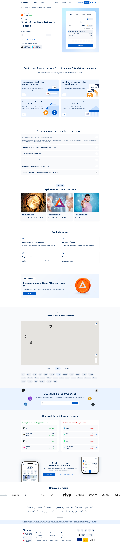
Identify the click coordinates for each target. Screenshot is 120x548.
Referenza (52, 532)
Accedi (86, 2)
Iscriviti (75, 403)
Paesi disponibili (54, 540)
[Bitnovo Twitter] (82, 530)
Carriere (52, 537)
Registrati (80, 2)
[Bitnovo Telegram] (93, 530)
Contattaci (63, 537)
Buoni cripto (39, 535)
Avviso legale (39, 537)
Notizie (62, 535)
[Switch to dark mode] (96, 2)
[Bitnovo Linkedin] (85, 530)
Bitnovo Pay (39, 532)
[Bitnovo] (24, 2)
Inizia (48, 35)
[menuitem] (36, 2)
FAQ (62, 532)
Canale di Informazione (66, 540)
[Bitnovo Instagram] (78, 530)
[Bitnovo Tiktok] (89, 530)
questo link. (94, 522)
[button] (98, 2)
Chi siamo (52, 535)
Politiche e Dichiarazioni (41, 540)
